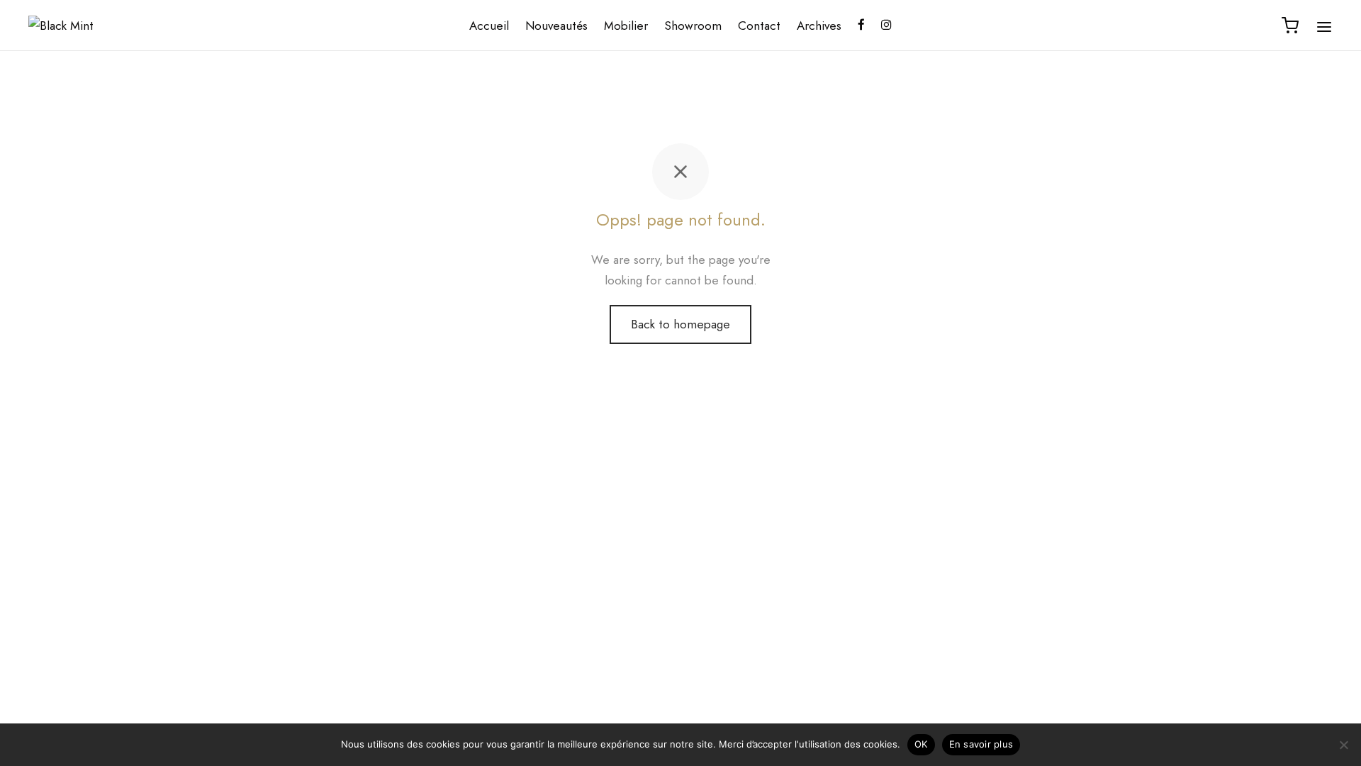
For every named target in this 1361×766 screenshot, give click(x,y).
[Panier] (1290, 25)
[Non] (1343, 745)
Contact (759, 25)
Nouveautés (556, 25)
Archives (819, 25)
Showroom (693, 25)
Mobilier (626, 25)
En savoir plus (981, 744)
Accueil (489, 25)
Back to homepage (680, 324)
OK (921, 744)
